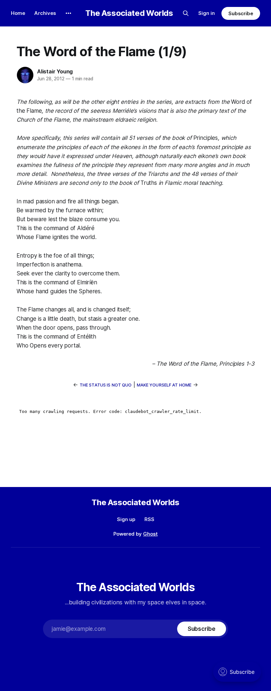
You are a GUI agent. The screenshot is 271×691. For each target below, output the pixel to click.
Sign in (206, 13)
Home (18, 13)
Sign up (126, 519)
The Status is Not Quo (106, 384)
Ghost (150, 534)
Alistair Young (55, 71)
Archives (45, 13)
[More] (68, 13)
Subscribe (240, 13)
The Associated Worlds (129, 13)
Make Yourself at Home (164, 384)
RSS (149, 519)
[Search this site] (185, 13)
